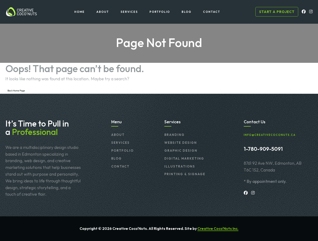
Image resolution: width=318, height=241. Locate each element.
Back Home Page (16, 90)
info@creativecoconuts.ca (270, 135)
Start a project (276, 12)
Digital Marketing (184, 158)
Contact (120, 166)
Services (120, 142)
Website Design (180, 142)
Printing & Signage (184, 174)
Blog (116, 158)
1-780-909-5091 (263, 149)
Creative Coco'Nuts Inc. (217, 228)
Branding (174, 135)
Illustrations (179, 166)
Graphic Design (180, 150)
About (118, 135)
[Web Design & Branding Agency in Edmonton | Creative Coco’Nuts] (21, 12)
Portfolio (122, 150)
